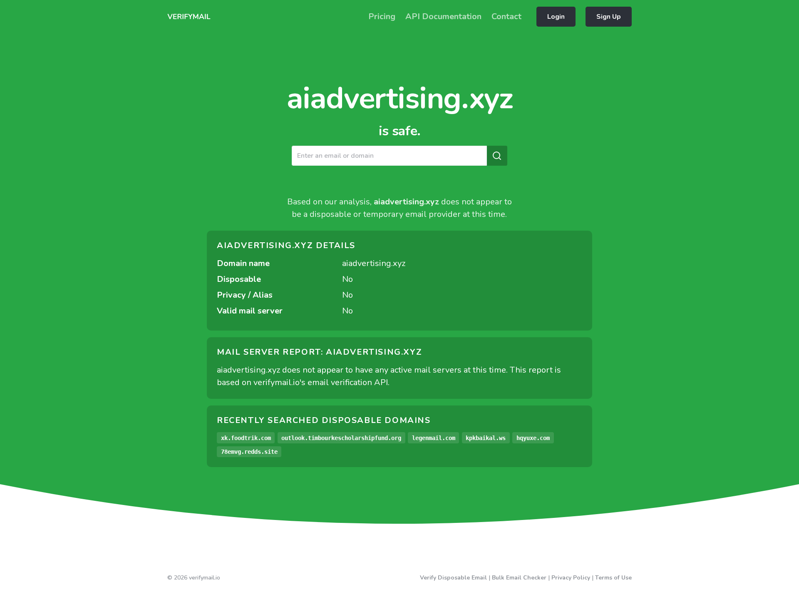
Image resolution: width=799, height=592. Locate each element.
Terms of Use (613, 578)
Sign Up (608, 16)
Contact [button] (506, 16)
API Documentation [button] (443, 16)
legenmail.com (433, 438)
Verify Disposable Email (453, 578)
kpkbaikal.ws (486, 438)
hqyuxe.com (533, 438)
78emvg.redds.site (249, 451)
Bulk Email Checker (519, 578)
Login (556, 16)
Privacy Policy (570, 578)
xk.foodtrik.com (246, 438)
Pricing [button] (381, 16)
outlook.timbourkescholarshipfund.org (341, 438)
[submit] (496, 156)
